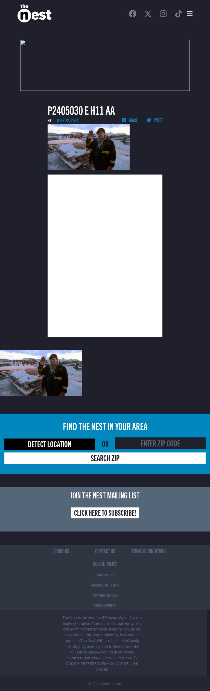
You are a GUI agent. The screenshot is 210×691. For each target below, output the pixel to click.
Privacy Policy (105, 574)
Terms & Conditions (149, 550)
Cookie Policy (105, 563)
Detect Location (49, 444)
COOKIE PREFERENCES (86, 663)
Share (133, 120)
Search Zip (105, 457)
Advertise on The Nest (105, 584)
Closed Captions (105, 605)
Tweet (157, 120)
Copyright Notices (105, 595)
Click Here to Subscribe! (105, 512)
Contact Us (105, 550)
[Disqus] (105, 255)
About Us (61, 550)
